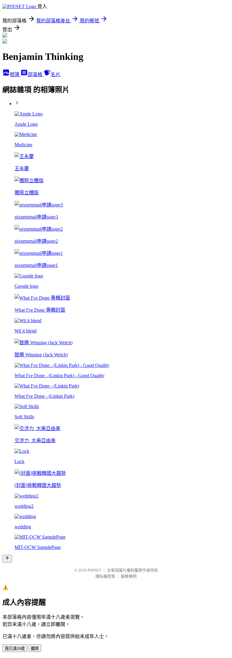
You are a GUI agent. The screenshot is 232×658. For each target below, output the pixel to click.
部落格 (36, 74)
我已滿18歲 (15, 648)
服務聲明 (129, 576)
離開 (35, 648)
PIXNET (94, 570)
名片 (55, 74)
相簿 (15, 74)
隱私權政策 (105, 576)
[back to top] (7, 558)
